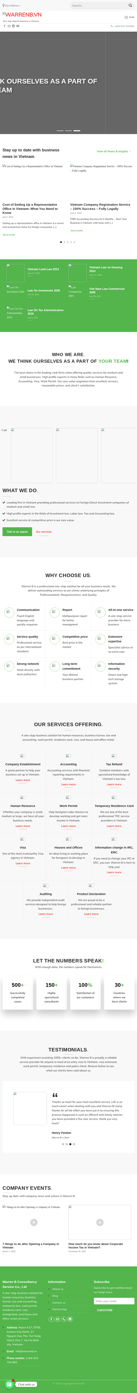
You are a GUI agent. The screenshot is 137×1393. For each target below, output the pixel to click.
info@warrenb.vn (26, 1347)
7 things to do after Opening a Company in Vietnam (31, 1241)
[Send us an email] (9, 26)
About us (57, 1284)
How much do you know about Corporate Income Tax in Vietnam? (95, 1241)
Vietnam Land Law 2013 (43, 269)
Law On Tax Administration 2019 (45, 312)
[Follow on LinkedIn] (13, 26)
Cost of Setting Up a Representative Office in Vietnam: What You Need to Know (30, 209)
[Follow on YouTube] (17, 26)
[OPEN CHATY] (9, 1384)
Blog (55, 1291)
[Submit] (130, 5)
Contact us (58, 1298)
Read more (9, 234)
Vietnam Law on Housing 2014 (105, 269)
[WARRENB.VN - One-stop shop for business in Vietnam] (23, 17)
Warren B (79, 1379)
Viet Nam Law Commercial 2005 (106, 290)
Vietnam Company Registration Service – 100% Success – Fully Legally (100, 206)
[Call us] (64, 1315)
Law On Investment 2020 (44, 290)
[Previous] (7, 83)
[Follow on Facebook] (4, 26)
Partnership (59, 1305)
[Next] (130, 83)
